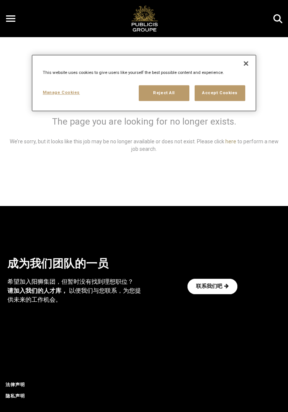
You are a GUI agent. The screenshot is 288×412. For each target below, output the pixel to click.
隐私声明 (15, 396)
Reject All (164, 92)
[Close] (246, 63)
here (230, 141)
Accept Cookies (220, 92)
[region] (144, 82)
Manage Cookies (61, 92)
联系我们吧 (209, 286)
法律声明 (15, 385)
